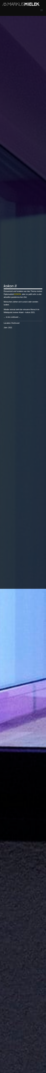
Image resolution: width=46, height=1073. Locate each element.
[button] (41, 10)
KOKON (17, 294)
